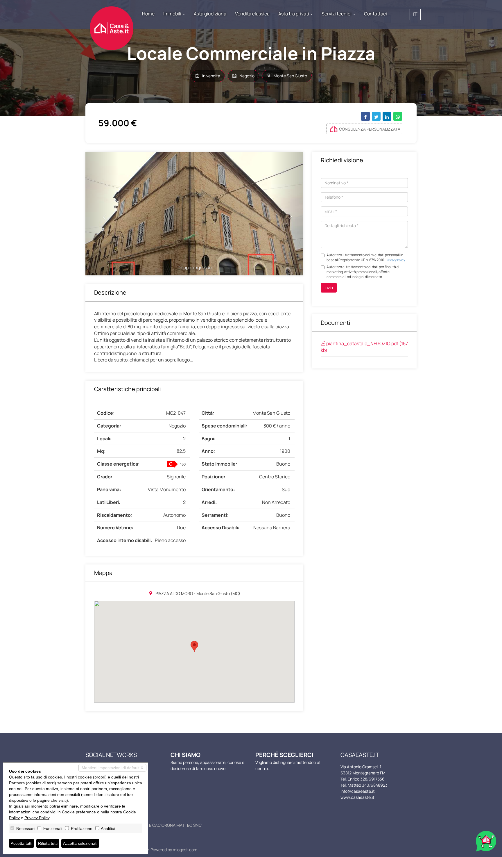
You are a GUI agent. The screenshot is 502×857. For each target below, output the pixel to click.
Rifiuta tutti (48, 843)
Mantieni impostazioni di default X (112, 767)
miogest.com (185, 849)
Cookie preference (79, 812)
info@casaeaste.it (357, 791)
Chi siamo (185, 755)
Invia (328, 287)
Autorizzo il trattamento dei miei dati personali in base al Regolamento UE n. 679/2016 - (366, 257)
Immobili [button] (172, 13)
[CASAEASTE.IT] (111, 22)
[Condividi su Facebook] (365, 116)
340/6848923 (375, 785)
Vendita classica (252, 13)
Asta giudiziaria (210, 13)
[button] (101, 213)
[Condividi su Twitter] (376, 116)
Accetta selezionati (80, 843)
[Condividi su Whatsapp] (397, 116)
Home (148, 13)
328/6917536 (372, 779)
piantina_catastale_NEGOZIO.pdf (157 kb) (364, 346)
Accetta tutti (21, 843)
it (415, 14)
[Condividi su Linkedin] (387, 116)
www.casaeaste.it (357, 797)
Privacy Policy (396, 260)
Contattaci (375, 13)
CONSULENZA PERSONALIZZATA (369, 129)
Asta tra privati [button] (294, 13)
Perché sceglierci (284, 755)
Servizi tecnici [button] (337, 13)
